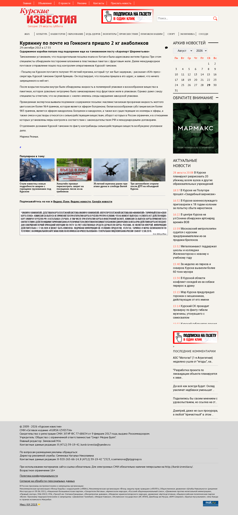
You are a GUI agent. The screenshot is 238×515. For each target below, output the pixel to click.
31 (176, 90)
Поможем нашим (152, 34)
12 (189, 74)
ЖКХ (27, 34)
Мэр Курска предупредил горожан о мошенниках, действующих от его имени (193, 295)
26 (189, 85)
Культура (41, 34)
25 (182, 85)
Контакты (98, 3)
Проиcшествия (128, 34)
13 (195, 74)
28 (202, 85)
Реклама (81, 3)
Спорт (171, 34)
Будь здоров (93, 34)
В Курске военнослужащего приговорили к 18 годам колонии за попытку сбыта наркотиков (195, 204)
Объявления (45, 3)
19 (189, 79)
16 (215, 74)
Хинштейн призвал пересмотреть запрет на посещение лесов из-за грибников (70, 187)
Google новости (102, 201)
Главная (27, 3)
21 (202, 79)
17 (176, 79)
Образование (75, 34)
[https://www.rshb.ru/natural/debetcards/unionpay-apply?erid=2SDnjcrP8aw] (94, 234)
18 (182, 79)
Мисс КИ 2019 (29, 504)
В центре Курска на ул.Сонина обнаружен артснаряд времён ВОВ (194, 218)
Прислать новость (121, 3)
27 (195, 85)
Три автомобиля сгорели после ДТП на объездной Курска (144, 186)
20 (195, 79)
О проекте (64, 3)
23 (215, 79)
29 (208, 85)
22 (208, 79)
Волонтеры (110, 34)
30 (215, 85)
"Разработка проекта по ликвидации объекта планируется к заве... (195, 373)
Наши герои (58, 34)
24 (176, 85)
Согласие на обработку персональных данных (47, 481)
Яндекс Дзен (61, 201)
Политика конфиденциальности (39, 475)
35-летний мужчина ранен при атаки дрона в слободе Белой (110, 185)
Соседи (203, 34)
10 (176, 74)
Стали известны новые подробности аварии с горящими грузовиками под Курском (35, 187)
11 (182, 74)
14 (202, 74)
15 (208, 74)
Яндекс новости (81, 201)
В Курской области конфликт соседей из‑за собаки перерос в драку (193, 281)
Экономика (187, 34)
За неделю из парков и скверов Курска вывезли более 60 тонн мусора (194, 267)
